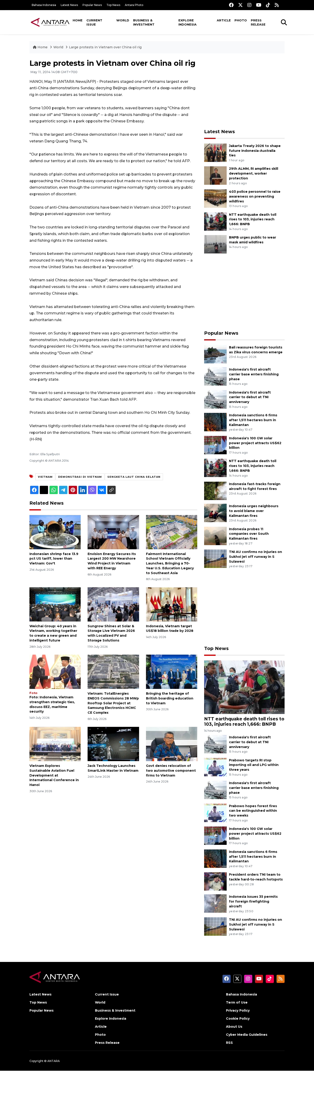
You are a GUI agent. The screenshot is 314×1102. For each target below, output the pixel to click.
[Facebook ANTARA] (231, 5)
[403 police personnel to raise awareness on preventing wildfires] (215, 198)
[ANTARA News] (50, 22)
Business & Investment (143, 22)
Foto (33, 693)
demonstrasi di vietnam (80, 476)
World (122, 20)
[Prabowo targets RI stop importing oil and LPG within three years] (215, 767)
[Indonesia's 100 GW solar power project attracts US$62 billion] (215, 445)
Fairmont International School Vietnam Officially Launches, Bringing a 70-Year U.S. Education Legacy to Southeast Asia (170, 563)
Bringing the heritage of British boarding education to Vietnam (169, 698)
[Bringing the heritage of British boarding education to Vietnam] (171, 671)
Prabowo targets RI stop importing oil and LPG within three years (254, 765)
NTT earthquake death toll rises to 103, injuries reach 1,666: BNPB (252, 219)
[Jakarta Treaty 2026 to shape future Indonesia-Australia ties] (215, 152)
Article (224, 20)
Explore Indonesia (187, 22)
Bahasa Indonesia (44, 5)
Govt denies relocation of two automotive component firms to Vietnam (171, 770)
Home (78, 20)
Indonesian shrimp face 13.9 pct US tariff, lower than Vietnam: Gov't (53, 559)
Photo (240, 20)
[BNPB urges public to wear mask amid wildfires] (215, 244)
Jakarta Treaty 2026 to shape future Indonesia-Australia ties (255, 151)
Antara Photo (134, 5)
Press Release (258, 22)
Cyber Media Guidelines (246, 1035)
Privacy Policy (238, 1010)
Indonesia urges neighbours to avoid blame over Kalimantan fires (253, 511)
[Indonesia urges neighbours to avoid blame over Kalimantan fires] (215, 512)
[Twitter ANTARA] (240, 5)
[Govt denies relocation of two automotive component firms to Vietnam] (171, 744)
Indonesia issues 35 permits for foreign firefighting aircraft (253, 901)
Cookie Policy (238, 1018)
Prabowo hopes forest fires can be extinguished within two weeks (253, 811)
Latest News (69, 5)
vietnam (45, 476)
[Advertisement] (244, 91)
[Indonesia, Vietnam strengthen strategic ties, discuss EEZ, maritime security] (55, 671)
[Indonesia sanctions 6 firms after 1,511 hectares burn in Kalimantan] (215, 422)
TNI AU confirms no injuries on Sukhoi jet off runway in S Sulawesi (255, 557)
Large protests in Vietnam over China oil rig (105, 47)
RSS (229, 1043)
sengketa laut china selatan (133, 476)
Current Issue (94, 22)
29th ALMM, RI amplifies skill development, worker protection (253, 173)
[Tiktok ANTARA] (268, 5)
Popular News (92, 5)
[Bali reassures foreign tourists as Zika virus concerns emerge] (215, 354)
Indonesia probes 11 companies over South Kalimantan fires (249, 534)
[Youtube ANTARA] (258, 5)
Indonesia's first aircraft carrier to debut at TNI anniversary (250, 397)
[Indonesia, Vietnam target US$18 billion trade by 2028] (171, 604)
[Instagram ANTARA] (249, 5)
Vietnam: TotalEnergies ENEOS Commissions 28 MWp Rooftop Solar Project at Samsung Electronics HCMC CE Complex (113, 703)
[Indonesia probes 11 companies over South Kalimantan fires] (215, 535)
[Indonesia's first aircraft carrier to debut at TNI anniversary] (215, 399)
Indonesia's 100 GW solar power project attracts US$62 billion (255, 443)
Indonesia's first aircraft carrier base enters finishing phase (254, 374)
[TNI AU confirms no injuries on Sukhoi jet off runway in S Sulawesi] (215, 558)
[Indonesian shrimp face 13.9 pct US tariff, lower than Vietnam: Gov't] (55, 531)
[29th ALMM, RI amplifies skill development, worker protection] (215, 175)
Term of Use (237, 1002)
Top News (113, 5)
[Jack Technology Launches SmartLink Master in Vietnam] (113, 744)
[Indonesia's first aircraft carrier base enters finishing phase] (215, 376)
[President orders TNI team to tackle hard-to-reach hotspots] (215, 881)
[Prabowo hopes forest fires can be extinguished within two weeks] (215, 812)
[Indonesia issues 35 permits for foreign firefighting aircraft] (215, 903)
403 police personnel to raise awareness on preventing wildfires (254, 196)
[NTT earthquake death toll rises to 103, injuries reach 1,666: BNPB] (215, 221)
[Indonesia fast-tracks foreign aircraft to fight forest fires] (215, 490)
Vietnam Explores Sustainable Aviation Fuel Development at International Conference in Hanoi (54, 775)
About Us (234, 1026)
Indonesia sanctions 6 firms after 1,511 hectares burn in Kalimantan (253, 420)
